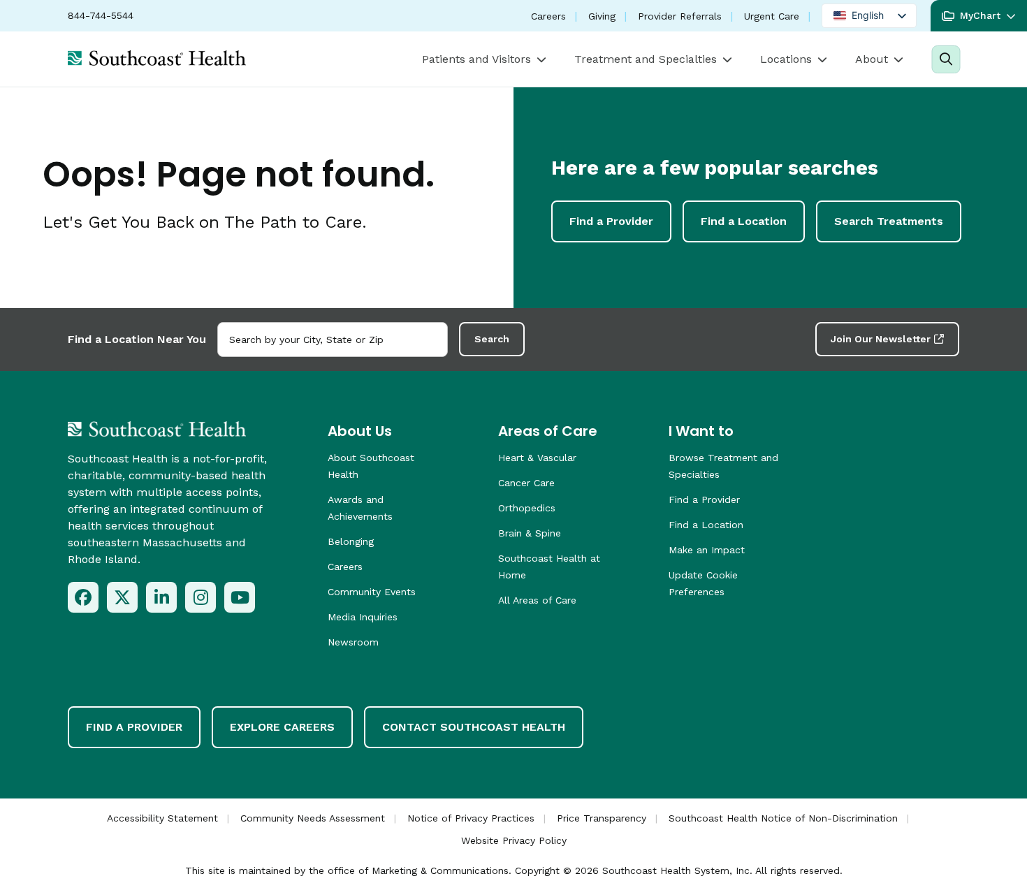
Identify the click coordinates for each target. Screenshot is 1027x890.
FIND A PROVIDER (134, 727)
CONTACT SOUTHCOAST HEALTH (473, 727)
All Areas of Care (537, 600)
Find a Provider (611, 221)
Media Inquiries (363, 616)
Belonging (351, 541)
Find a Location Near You (137, 339)
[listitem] (83, 597)
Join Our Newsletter (881, 338)
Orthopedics (526, 507)
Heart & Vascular (537, 457)
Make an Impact (707, 549)
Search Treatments (888, 221)
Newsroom (353, 642)
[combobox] (332, 339)
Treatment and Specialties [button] (645, 59)
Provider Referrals (680, 16)
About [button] (871, 59)
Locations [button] (786, 59)
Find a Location (744, 221)
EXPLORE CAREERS (282, 727)
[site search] (945, 59)
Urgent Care (771, 16)
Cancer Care (526, 482)
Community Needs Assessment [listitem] (312, 818)
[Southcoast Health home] (157, 58)
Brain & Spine (529, 533)
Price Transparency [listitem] (601, 818)
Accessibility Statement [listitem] (162, 818)
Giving (602, 16)
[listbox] (869, 15)
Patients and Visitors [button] (476, 59)
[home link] (157, 429)
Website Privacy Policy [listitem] (514, 840)
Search (491, 338)
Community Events (372, 591)
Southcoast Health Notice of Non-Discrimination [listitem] (783, 818)
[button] (979, 15)
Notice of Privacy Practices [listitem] (470, 818)
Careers (548, 16)
